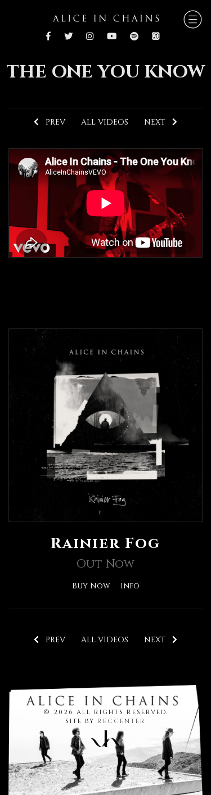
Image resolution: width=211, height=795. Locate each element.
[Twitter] (68, 37)
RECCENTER (121, 721)
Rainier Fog (105, 543)
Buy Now (91, 586)
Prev (52, 122)
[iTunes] (155, 37)
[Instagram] (89, 37)
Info (130, 586)
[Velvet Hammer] (106, 736)
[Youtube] (111, 37)
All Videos (104, 122)
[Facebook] (51, 37)
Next (158, 122)
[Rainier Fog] (105, 424)
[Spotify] (134, 37)
